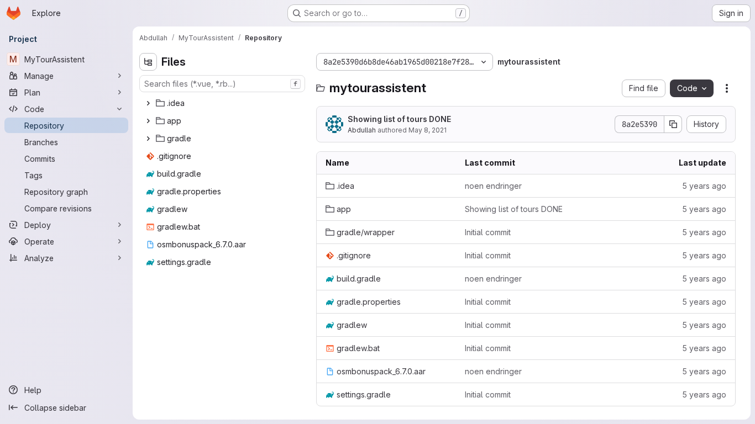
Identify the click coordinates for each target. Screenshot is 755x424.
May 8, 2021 (427, 130)
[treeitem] (223, 103)
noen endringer (493, 185)
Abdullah (362, 130)
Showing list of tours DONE (399, 119)
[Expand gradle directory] (148, 138)
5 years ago (704, 185)
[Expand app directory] (148, 121)
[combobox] (222, 83)
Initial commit (488, 232)
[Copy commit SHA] (673, 124)
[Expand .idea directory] (148, 103)
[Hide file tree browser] (148, 62)
